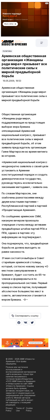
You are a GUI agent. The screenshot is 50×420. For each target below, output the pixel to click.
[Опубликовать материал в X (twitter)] (32, 322)
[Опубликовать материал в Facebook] (19, 322)
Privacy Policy (9, 409)
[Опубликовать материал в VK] (25, 322)
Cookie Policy (29, 409)
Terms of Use (20, 409)
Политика (7, 51)
